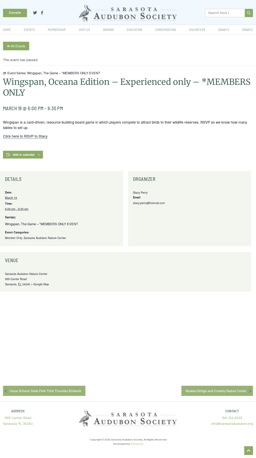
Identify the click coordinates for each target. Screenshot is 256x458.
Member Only (13, 238)
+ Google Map (40, 284)
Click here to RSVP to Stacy (25, 136)
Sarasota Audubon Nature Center (45, 238)
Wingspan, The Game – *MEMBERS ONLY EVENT (41, 224)
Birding (108, 30)
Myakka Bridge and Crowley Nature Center (216, 391)
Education (134, 30)
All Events (18, 46)
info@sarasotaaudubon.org (232, 423)
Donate (15, 12)
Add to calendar (24, 155)
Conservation (165, 30)
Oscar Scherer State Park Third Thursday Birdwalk (45, 391)
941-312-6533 (232, 418)
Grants (223, 30)
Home (7, 30)
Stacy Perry (140, 192)
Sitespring (137, 444)
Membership (57, 30)
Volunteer (197, 30)
